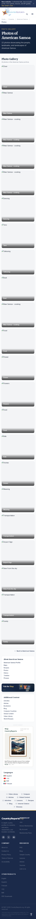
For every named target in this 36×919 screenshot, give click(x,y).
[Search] (27, 14)
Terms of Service (7, 858)
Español (9, 776)
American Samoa (22, 19)
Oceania (11, 19)
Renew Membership (26, 826)
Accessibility (6, 862)
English (4, 878)
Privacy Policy (6, 854)
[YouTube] (14, 837)
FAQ (21, 847)
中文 (7, 778)
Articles (6, 703)
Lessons (20, 800)
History (6, 673)
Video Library (8, 716)
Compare (27, 794)
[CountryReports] (13, 11)
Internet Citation (23, 803)
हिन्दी (7, 781)
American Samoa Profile (12, 662)
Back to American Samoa (25, 651)
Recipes (6, 668)
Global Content (9, 713)
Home (4, 19)
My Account (23, 829)
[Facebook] (3, 837)
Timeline (6, 675)
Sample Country (25, 854)
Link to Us (23, 869)
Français (9, 783)
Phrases (6, 678)
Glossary (19, 807)
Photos (6, 670)
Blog (5, 708)
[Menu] (32, 14)
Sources (22, 865)
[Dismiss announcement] (33, 3)
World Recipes (8, 719)
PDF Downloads (7, 896)
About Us (5, 847)
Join (21, 822)
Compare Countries (10, 711)
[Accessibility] (31, 914)
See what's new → (8, 5)
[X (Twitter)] (8, 837)
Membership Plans (26, 833)
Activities (7, 701)
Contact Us (5, 851)
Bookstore (7, 706)
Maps (5, 665)
